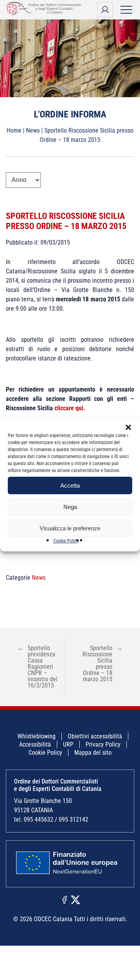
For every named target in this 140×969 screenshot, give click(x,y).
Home (14, 130)
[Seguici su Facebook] (64, 899)
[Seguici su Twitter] (75, 899)
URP (68, 744)
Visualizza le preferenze (70, 528)
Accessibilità (35, 744)
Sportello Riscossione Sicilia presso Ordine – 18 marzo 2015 (66, 221)
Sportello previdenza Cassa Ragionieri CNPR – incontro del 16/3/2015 (38, 666)
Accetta (70, 485)
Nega (70, 507)
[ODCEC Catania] (45, 13)
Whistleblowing (37, 736)
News (33, 130)
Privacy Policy (103, 744)
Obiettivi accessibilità (95, 736)
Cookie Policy (66, 541)
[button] (128, 427)
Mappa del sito (93, 752)
